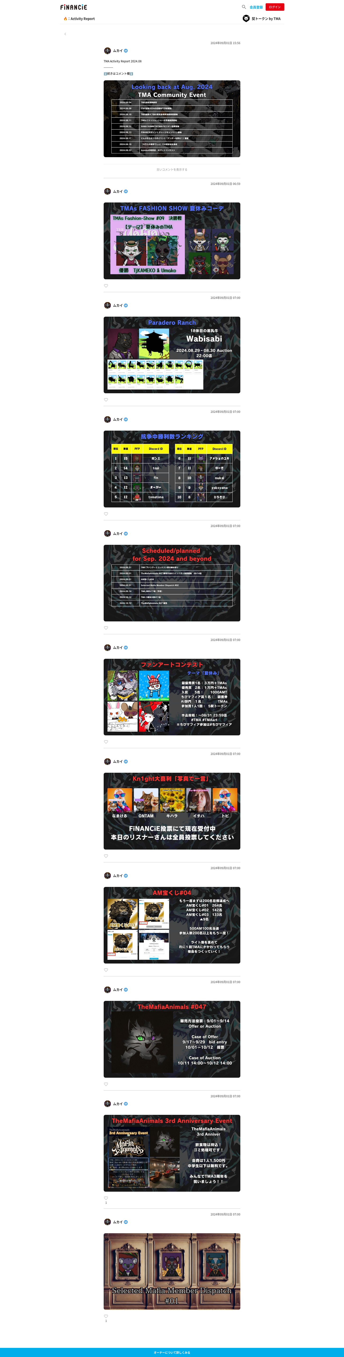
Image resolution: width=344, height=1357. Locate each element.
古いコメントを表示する (172, 169)
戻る (65, 33)
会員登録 (256, 7)
